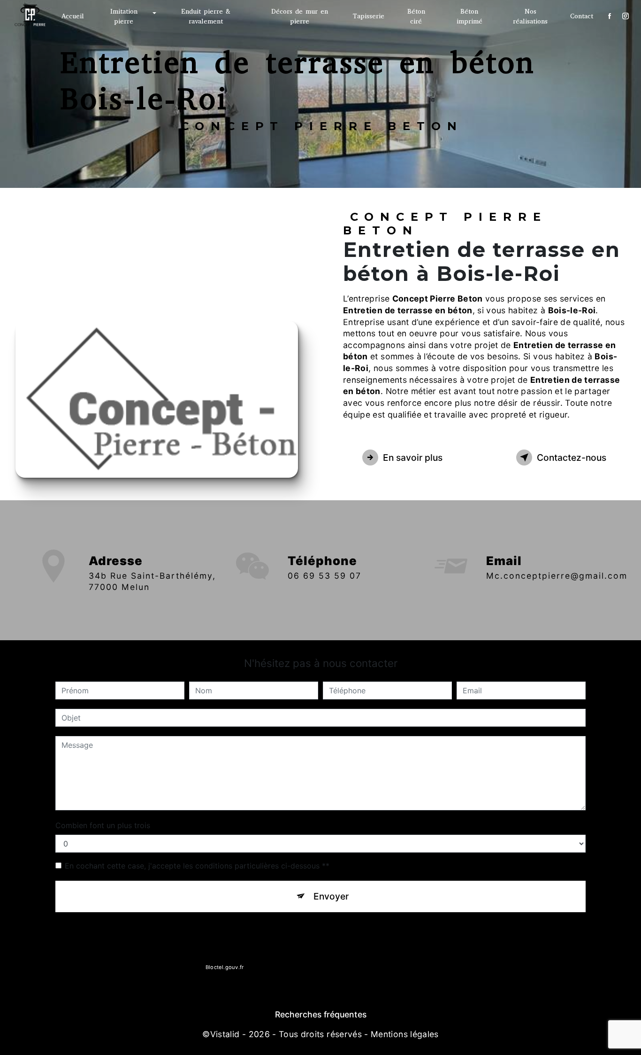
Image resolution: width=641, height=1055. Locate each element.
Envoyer (331, 896)
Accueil (72, 16)
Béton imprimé (469, 16)
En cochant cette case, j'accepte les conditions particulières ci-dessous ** (197, 865)
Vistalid (225, 1034)
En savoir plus (413, 457)
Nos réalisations (530, 16)
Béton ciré (416, 16)
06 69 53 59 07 (324, 576)
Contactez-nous (571, 457)
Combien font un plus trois (102, 825)
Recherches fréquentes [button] (320, 1014)
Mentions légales (405, 1034)
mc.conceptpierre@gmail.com (556, 576)
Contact (581, 16)
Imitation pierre (123, 16)
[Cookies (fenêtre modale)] (3, 1049)
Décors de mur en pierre (299, 16)
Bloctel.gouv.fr (224, 967)
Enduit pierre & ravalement (205, 16)
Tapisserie (368, 16)
